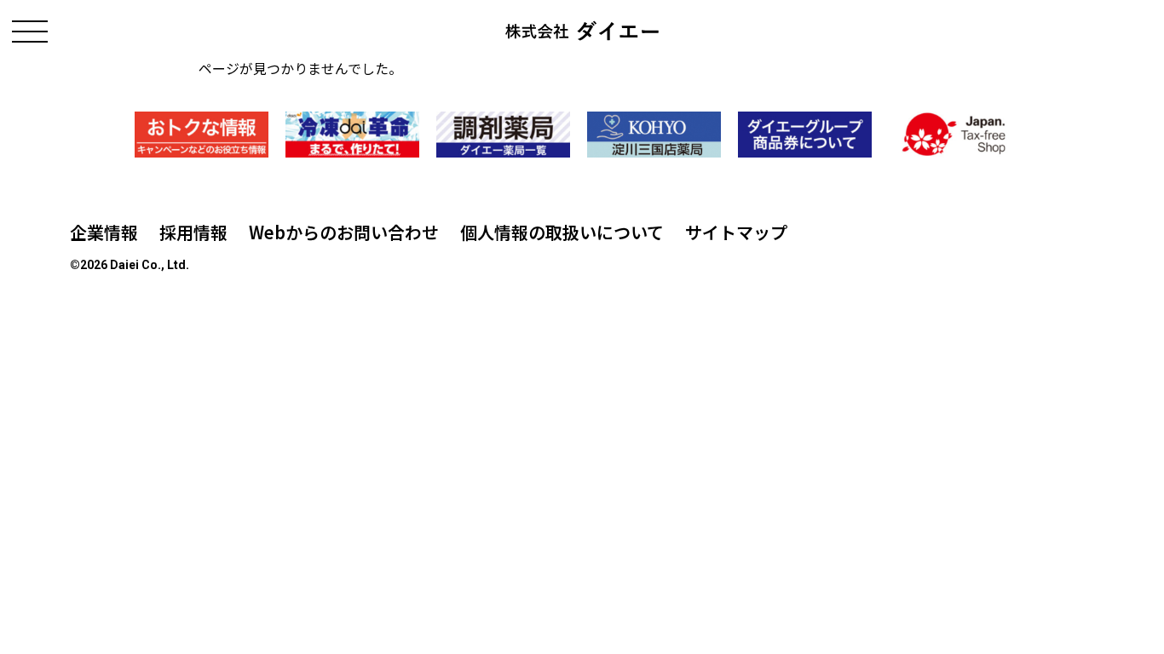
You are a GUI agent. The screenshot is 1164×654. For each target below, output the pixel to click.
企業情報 (104, 232)
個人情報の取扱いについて (562, 232)
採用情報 (193, 232)
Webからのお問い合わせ (344, 232)
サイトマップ (736, 232)
